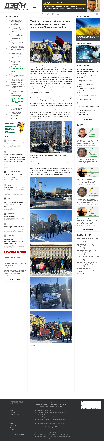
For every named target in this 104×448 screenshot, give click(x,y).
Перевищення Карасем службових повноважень (15, 264)
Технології (12, 427)
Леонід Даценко (93, 145)
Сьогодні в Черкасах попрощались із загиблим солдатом (14, 208)
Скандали (12, 421)
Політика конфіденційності (17, 434)
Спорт (11, 423)
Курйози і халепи (14, 414)
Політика (12, 420)
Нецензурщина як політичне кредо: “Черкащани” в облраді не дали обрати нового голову (87, 200)
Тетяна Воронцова (93, 164)
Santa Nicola (11, 214)
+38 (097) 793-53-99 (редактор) (46, 412)
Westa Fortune (12, 140)
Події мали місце (35, 83)
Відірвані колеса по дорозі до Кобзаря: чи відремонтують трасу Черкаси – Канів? (87, 161)
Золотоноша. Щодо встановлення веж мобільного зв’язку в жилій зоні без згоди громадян (15, 271)
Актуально (13, 407)
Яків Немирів (92, 184)
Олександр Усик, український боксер (89, 92)
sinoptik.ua (95, 408)
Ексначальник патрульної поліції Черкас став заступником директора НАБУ (15, 230)
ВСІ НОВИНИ (15, 118)
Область (12, 418)
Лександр (10, 224)
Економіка (12, 408)
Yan (8, 198)
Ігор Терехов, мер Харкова (86, 99)
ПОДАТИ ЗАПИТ (15, 279)
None (9, 152)
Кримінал (12, 410)
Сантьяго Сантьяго (13, 172)
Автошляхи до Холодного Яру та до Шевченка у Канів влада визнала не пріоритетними (87, 141)
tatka (9, 185)
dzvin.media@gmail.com (44, 410)
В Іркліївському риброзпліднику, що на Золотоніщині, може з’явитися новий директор (14, 166)
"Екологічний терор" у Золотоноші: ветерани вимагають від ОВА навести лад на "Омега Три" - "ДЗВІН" (14, 246)
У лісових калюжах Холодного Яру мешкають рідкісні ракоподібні (13, 180)
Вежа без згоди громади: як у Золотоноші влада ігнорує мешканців (13, 257)
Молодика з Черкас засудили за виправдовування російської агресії (13, 193)
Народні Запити (13, 252)
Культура (12, 412)
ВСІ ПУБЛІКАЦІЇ (88, 230)
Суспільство (13, 425)
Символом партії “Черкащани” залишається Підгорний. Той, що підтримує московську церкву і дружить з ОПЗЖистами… (87, 221)
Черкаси (12, 429)
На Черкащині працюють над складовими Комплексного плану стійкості (13, 146)
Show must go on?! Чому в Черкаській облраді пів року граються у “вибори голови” (86, 181)
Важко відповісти (83, 114)
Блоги (87, 145)
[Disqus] (51, 368)
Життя (11, 431)
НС (10, 416)
